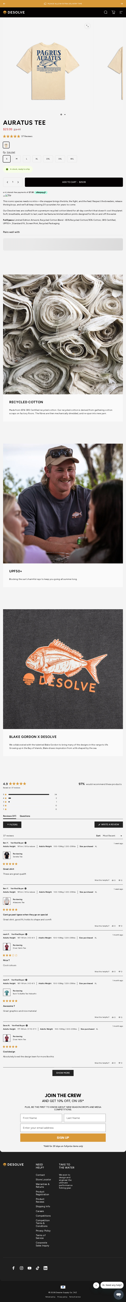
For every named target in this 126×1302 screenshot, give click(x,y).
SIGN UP (63, 676)
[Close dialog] (94, 613)
